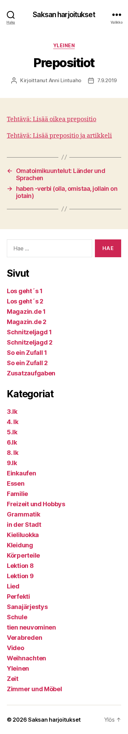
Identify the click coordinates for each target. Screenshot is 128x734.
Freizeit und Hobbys (36, 504)
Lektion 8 (20, 565)
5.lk (12, 432)
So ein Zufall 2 (27, 362)
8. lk (12, 452)
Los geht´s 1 (25, 291)
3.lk (12, 411)
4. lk (12, 421)
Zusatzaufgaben (31, 373)
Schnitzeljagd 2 (30, 342)
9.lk (12, 462)
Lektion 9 (20, 576)
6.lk (12, 442)
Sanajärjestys (27, 606)
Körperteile (23, 555)
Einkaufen (21, 473)
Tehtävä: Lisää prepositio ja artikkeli (59, 136)
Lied (13, 586)
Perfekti (18, 596)
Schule (17, 617)
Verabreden (24, 637)
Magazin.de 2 (26, 321)
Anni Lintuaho (65, 80)
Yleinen (64, 45)
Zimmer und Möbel (34, 689)
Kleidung (20, 545)
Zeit (12, 678)
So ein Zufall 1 (27, 352)
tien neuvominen (31, 627)
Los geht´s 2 (25, 301)
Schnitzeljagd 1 (29, 332)
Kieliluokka (23, 534)
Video (15, 647)
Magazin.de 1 (26, 311)
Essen (16, 483)
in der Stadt (24, 524)
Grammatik (23, 514)
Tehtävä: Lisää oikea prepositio (51, 119)
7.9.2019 (107, 80)
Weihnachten (26, 658)
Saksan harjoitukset (64, 14)
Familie (17, 493)
